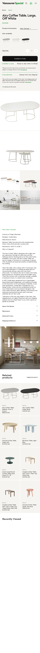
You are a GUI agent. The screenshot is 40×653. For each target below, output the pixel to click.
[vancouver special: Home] (12, 3)
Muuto (10, 10)
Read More (24, 70)
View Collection (14, 362)
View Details (24, 29)
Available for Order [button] (20, 58)
